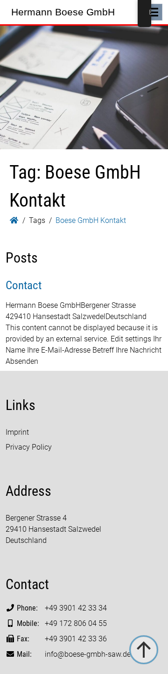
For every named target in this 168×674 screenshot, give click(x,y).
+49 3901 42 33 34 (76, 608)
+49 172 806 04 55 (76, 623)
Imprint (17, 432)
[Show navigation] (153, 12)
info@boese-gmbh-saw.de (88, 654)
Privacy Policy (29, 447)
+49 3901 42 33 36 (76, 638)
